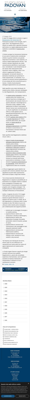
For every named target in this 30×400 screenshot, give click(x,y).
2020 (6, 305)
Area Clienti (15, 378)
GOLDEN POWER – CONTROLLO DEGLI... (11, 329)
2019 (6, 309)
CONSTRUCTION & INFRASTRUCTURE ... (11, 331)
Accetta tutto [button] (7, 396)
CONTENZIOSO (7, 338)
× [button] (28, 383)
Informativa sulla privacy (6, 393)
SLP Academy (15, 375)
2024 (6, 291)
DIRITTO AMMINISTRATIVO (9, 340)
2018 (6, 313)
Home (3, 26)
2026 (6, 283)
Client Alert (15, 376)
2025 (6, 287)
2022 (6, 298)
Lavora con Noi (15, 379)
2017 (6, 316)
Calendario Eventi (15, 374)
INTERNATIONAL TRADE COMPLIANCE (11, 333)
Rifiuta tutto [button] (22, 396)
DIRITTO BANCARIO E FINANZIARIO (10, 344)
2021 (6, 302)
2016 (6, 320)
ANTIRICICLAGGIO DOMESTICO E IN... (11, 342)
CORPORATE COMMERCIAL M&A (10, 336)
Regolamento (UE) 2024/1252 (10, 40)
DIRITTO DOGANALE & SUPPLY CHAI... (11, 335)
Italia (10, 264)
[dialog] (15, 391)
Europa (11, 26)
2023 (6, 294)
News (7, 26)
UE (13, 264)
